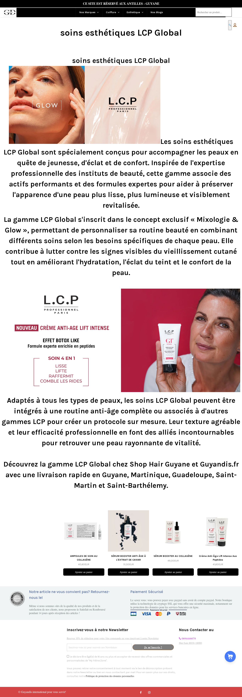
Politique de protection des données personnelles (110, 676)
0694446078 (188, 638)
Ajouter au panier (83, 572)
